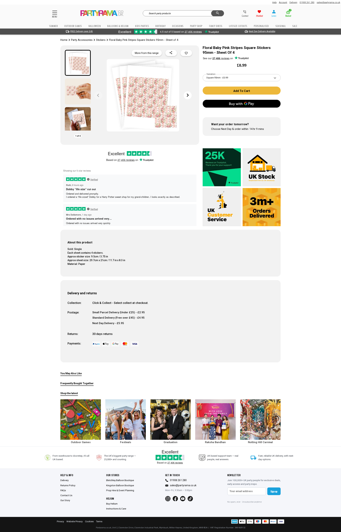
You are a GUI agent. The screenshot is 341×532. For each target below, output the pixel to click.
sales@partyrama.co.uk (328, 2)
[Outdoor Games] (80, 419)
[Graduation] (170, 419)
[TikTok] (190, 498)
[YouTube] (182, 498)
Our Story (65, 500)
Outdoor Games (73, 26)
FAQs (63, 490)
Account (283, 2)
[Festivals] (125, 419)
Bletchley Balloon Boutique (120, 480)
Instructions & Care (116, 508)
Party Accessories (82, 40)
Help (274, 2)
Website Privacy (74, 521)
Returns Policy (67, 485)
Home (63, 40)
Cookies (89, 521)
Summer (53, 26)
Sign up (273, 491)
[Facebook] (175, 498)
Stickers (100, 40)
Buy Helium (112, 503)
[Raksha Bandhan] (215, 419)
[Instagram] (167, 498)
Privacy (60, 521)
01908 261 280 (307, 2)
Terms (99, 521)
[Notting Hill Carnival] (260, 419)
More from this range (147, 53)
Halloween (94, 26)
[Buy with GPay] (242, 104)
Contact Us (66, 495)
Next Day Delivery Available (262, 31)
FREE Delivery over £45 (81, 31)
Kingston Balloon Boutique (120, 485)
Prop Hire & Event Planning (120, 490)
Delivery (293, 2)
